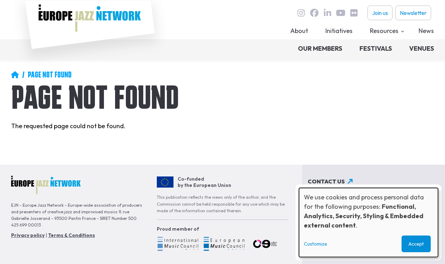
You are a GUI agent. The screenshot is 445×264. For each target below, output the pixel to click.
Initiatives (339, 31)
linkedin (327, 13)
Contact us (326, 181)
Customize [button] (315, 244)
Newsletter (413, 12)
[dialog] (368, 222)
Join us (380, 12)
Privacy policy (27, 235)
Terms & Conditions (71, 235)
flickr (354, 13)
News (426, 31)
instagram (301, 13)
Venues (421, 48)
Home (15, 75)
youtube (340, 13)
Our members (320, 48)
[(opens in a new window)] (177, 245)
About (299, 31)
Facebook (314, 13)
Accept (416, 244)
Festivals (375, 48)
